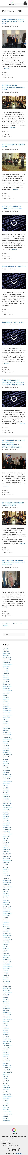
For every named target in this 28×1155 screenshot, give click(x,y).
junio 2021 (5, 761)
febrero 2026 (6, 653)
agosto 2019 (6, 809)
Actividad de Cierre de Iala (12, 322)
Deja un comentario (9, 77)
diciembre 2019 (7, 801)
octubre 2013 (6, 964)
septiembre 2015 (7, 913)
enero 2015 (6, 931)
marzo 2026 (6, 651)
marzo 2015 (6, 926)
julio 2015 (5, 918)
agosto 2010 (6, 1048)
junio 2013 (5, 973)
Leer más (6, 68)
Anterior (5, 623)
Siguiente (6, 625)
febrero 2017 (6, 876)
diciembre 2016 (7, 880)
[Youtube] (12, 1149)
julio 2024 (5, 695)
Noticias (6, 72)
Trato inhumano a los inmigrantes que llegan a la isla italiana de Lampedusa (13, 382)
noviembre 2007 (7, 1094)
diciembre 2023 (7, 708)
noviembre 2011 (7, 1015)
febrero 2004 (6, 1120)
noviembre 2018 (7, 829)
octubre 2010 (6, 1043)
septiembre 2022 (7, 739)
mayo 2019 (6, 816)
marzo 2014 (6, 953)
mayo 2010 (6, 1054)
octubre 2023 (6, 713)
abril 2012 (5, 1003)
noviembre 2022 (7, 735)
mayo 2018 (6, 843)
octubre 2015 (6, 911)
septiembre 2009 (7, 1072)
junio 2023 (5, 721)
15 (21, 623)
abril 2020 (5, 792)
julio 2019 (5, 812)
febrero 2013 (6, 981)
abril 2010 (5, 1056)
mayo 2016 (6, 895)
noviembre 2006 (7, 1112)
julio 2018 (5, 838)
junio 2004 (5, 1118)
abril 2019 (5, 818)
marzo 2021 (6, 768)
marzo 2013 (6, 979)
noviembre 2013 (7, 962)
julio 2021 (5, 759)
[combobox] (17, 4)
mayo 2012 (6, 1001)
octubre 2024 (6, 688)
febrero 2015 (6, 929)
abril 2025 (5, 675)
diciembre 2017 (7, 854)
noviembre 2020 (7, 776)
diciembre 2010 (7, 1039)
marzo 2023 (6, 726)
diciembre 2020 (7, 774)
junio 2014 (5, 946)
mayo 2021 (6, 763)
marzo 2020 (6, 794)
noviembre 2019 (7, 803)
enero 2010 (6, 1063)
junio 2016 (5, 893)
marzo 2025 (6, 677)
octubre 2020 (6, 779)
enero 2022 (6, 750)
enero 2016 (6, 904)
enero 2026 (6, 655)
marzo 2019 (6, 821)
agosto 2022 (6, 741)
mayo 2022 (6, 746)
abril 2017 (5, 871)
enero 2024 (6, 706)
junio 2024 (5, 697)
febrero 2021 (6, 770)
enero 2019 (6, 825)
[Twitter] (15, 1149)
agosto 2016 (6, 889)
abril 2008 (5, 1092)
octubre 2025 (6, 662)
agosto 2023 (6, 717)
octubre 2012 (6, 990)
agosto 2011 (6, 1021)
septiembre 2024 (7, 690)
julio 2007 (5, 1100)
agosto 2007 (6, 1098)
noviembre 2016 (7, 882)
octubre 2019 (6, 805)
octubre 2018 (6, 832)
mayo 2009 (6, 1081)
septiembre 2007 (7, 1096)
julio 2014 (5, 944)
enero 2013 (6, 984)
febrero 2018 (6, 849)
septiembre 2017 (7, 860)
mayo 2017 (6, 869)
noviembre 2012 (7, 988)
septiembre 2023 (7, 715)
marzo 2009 (6, 1085)
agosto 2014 (6, 942)
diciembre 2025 (7, 657)
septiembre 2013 (7, 966)
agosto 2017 (6, 862)
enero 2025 (6, 682)
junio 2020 (5, 787)
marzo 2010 (6, 1059)
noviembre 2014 (7, 935)
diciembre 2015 (7, 906)
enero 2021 (6, 772)
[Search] (25, 4)
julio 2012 (5, 997)
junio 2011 (5, 1026)
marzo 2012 (6, 1006)
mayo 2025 (6, 673)
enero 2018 (6, 851)
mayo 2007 (6, 1103)
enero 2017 (6, 878)
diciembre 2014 (7, 933)
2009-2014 (6, 75)
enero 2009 (6, 1089)
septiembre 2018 (7, 834)
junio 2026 (5, 649)
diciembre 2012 (7, 986)
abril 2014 (5, 951)
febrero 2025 (6, 679)
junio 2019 (5, 814)
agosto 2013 (6, 968)
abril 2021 (5, 765)
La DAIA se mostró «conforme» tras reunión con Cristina (13, 87)
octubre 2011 (6, 1017)
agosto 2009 (6, 1074)
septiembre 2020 (7, 781)
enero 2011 (6, 1037)
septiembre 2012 (7, 992)
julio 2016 (5, 891)
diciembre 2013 (7, 959)
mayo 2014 (6, 948)
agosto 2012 (6, 995)
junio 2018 (5, 840)
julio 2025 (5, 668)
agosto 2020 (6, 783)
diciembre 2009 (7, 1065)
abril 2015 (5, 924)
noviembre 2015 (7, 909)
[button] (25, 1)
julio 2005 (5, 1116)
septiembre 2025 (7, 664)
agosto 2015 (6, 915)
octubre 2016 (6, 884)
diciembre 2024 (7, 684)
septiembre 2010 (7, 1045)
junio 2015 (5, 920)
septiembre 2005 (7, 1114)
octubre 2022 (6, 737)
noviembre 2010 (7, 1041)
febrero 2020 (6, 796)
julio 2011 (5, 1023)
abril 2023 (5, 724)
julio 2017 (5, 865)
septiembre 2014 (7, 940)
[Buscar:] (14, 634)
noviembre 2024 (7, 686)
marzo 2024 (6, 704)
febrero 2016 (6, 902)
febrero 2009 (6, 1087)
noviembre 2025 (7, 660)
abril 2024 (5, 702)
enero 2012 (6, 1010)
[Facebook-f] (9, 1149)
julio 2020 (5, 785)
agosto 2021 (6, 757)
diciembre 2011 (7, 1012)
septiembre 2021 (7, 754)
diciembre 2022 (7, 732)
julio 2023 (5, 719)
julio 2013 (5, 970)
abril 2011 (5, 1030)
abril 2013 (5, 977)
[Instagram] (19, 1149)
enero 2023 (6, 730)
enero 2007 (6, 1109)
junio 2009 (5, 1078)
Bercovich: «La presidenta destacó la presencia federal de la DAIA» (13, 562)
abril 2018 (5, 845)
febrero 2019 (6, 823)
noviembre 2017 (7, 856)
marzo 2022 (6, 748)
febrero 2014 (6, 955)
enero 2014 (6, 957)
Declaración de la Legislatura (14, 266)
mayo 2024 (6, 699)
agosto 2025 (6, 666)
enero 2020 (6, 799)
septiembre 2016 (7, 887)
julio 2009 (5, 1076)
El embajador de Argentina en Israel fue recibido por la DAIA (13, 21)
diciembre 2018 (7, 827)
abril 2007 (5, 1105)
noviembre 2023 (7, 710)
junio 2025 (5, 671)
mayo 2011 (6, 1028)
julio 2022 (5, 743)
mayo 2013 (6, 975)
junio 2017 (5, 867)
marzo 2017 (6, 873)
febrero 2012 (6, 1008)
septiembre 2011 (7, 1019)
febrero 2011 (6, 1034)
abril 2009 (5, 1083)
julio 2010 (5, 1050)
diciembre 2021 (7, 752)
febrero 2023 (6, 728)
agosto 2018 (6, 836)
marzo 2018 (6, 847)
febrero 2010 (6, 1061)
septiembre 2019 (7, 807)
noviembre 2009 (7, 1067)
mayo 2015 (6, 922)
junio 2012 (5, 999)
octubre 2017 (6, 858)
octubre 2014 (6, 937)
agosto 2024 (6, 693)
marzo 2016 (6, 900)
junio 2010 (5, 1052)
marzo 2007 (6, 1107)
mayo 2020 (6, 790)
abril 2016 (5, 898)
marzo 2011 (6, 1032)
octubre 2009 (6, 1070)
